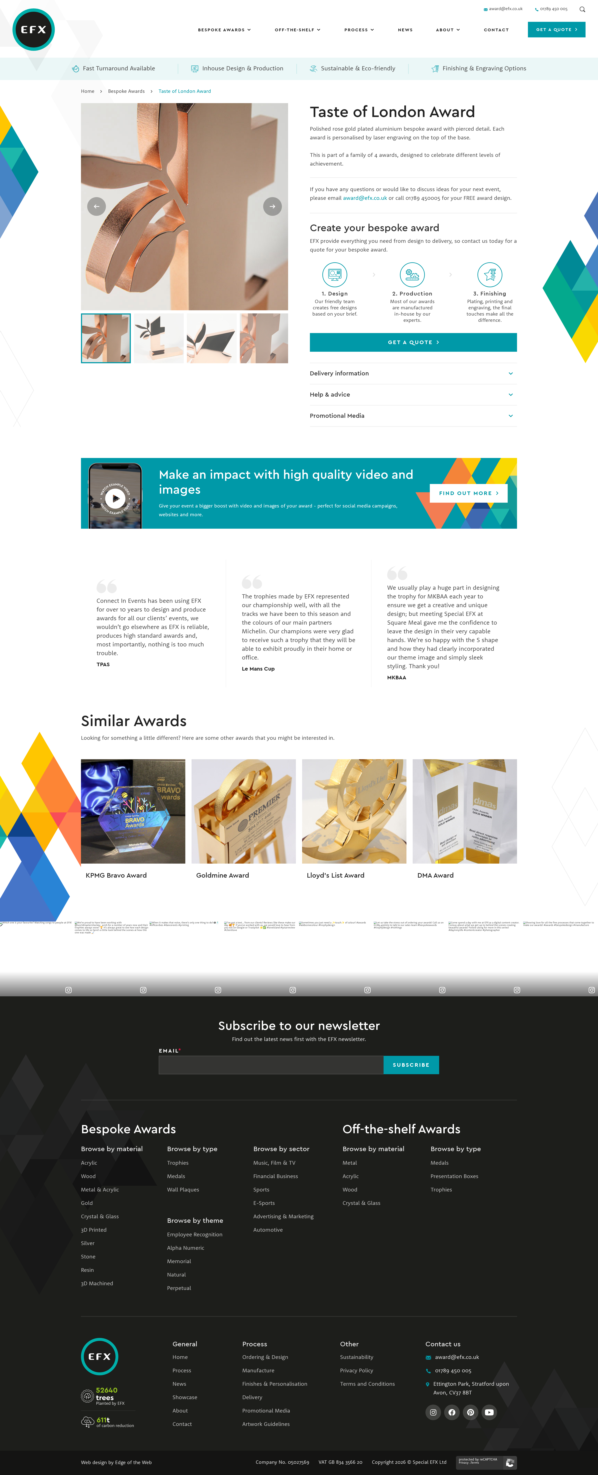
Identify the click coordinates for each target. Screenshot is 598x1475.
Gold (87, 1203)
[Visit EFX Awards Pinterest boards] (470, 1412)
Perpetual (179, 1288)
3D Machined (97, 1284)
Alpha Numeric (185, 1248)
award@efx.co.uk (365, 198)
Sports (261, 1190)
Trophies (178, 1163)
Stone (88, 1257)
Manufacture (258, 1371)
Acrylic (89, 1163)
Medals (176, 1177)
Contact (496, 30)
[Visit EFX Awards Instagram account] (433, 1412)
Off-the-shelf (295, 30)
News (405, 30)
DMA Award (435, 875)
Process (356, 30)
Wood (88, 1177)
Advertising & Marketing (283, 1217)
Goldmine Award (222, 875)
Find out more (467, 493)
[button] (115, 493)
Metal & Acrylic (100, 1190)
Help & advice (330, 395)
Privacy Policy (356, 1371)
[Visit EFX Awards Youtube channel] (489, 1412)
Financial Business (275, 1177)
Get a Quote (411, 342)
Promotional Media (337, 416)
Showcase (185, 1398)
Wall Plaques (183, 1190)
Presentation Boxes (454, 1177)
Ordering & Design (265, 1357)
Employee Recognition (195, 1235)
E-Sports (264, 1203)
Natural (176, 1275)
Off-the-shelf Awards (402, 1129)
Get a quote (555, 29)
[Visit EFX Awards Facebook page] (452, 1412)
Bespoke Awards (221, 30)
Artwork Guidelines (266, 1424)
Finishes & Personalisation (274, 1384)
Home (87, 91)
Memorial (179, 1262)
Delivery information (339, 373)
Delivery (252, 1398)
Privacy (464, 1462)
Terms (474, 1462)
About (445, 30)
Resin (87, 1270)
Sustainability (356, 1357)
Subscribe (411, 1065)
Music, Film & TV (274, 1163)
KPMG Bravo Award (116, 875)
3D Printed (94, 1230)
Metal (350, 1163)
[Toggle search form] (582, 9)
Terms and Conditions (367, 1384)
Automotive (268, 1230)
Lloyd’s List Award (336, 875)
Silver (88, 1243)
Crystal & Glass (100, 1217)
